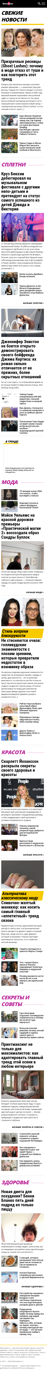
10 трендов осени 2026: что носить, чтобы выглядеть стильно (31, 493)
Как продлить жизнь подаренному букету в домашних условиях (31, 1163)
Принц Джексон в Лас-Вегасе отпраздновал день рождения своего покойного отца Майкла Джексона (31, 290)
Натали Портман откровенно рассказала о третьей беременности (32, 1275)
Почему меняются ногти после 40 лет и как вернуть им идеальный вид (31, 979)
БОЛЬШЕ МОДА (34, 592)
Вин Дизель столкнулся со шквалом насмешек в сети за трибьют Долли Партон (32, 411)
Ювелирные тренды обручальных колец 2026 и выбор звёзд (30, 719)
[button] (39, 3)
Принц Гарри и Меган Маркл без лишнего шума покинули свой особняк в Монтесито (30, 146)
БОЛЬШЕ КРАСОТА (33, 855)
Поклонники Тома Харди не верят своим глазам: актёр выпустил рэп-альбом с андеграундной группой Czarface (32, 427)
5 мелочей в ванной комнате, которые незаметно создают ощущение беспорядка (31, 1137)
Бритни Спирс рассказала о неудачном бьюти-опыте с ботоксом (32, 843)
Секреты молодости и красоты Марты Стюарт (31, 950)
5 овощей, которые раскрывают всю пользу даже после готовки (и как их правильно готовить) (31, 1262)
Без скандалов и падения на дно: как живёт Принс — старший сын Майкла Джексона (30, 1152)
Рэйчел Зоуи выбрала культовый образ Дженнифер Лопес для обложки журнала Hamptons (31, 708)
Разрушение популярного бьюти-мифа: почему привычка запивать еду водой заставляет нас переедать (32, 1315)
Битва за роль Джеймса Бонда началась (31, 275)
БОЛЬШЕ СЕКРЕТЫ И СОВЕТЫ (27, 1127)
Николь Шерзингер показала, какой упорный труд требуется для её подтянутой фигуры (31, 830)
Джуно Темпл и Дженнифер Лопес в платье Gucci (29, 733)
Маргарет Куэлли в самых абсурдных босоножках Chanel (29, 505)
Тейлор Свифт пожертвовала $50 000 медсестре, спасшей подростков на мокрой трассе (31, 399)
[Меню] (43, 3)
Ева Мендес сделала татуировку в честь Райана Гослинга (29, 132)
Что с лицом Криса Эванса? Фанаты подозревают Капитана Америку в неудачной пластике (31, 967)
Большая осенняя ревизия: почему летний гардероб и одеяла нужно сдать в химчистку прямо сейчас (32, 1033)
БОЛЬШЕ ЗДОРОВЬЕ (32, 1286)
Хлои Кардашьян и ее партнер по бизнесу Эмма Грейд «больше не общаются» (19, 470)
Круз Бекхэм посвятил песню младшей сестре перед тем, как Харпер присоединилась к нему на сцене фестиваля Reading (31, 121)
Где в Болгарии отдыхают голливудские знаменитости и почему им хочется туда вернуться (31, 1018)
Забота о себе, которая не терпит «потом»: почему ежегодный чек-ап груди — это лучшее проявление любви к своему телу (31, 1329)
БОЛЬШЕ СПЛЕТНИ (33, 303)
